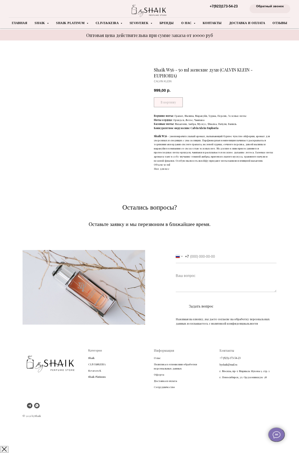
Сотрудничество (164, 387)
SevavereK (94, 370)
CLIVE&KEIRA (97, 364)
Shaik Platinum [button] (71, 23)
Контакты (212, 23)
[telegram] (29, 407)
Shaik (91, 358)
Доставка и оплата (247, 23)
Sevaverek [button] (140, 23)
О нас (157, 358)
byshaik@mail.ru (228, 364)
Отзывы (280, 23)
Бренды (167, 23)
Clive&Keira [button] (108, 23)
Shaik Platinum (97, 376)
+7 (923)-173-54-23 (230, 358)
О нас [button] (187, 23)
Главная (19, 23)
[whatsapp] (37, 407)
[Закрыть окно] (4, 449)
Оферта (159, 374)
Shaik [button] (40, 23)
